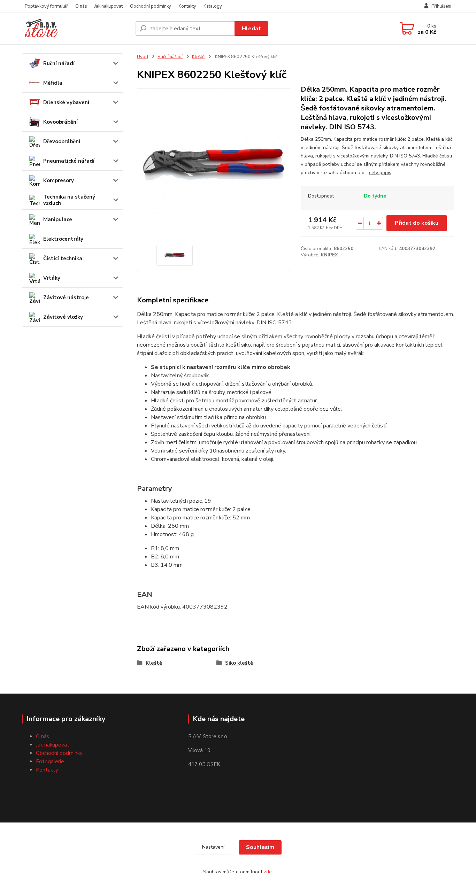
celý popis (380, 172)
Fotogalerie (50, 761)
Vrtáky (51, 278)
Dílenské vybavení (66, 102)
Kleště (198, 57)
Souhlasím (260, 847)
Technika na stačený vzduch (69, 200)
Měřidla (52, 82)
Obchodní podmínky (150, 6)
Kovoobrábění (60, 121)
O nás (81, 6)
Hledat (251, 28)
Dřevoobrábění (61, 141)
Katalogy (213, 6)
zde (268, 871)
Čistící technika (62, 258)
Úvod (142, 57)
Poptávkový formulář (46, 6)
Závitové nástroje (66, 297)
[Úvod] (76, 28)
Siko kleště (239, 662)
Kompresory (58, 180)
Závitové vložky (63, 317)
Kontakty (187, 6)
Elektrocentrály (63, 238)
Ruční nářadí (59, 63)
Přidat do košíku (416, 223)
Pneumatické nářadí (68, 160)
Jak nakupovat (108, 6)
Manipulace (57, 219)
